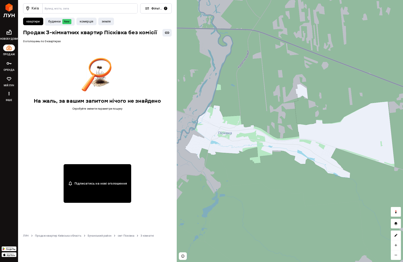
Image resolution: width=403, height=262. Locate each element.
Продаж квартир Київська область (58, 235)
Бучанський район (99, 235)
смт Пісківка (126, 235)
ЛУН (26, 235)
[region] (290, 131)
